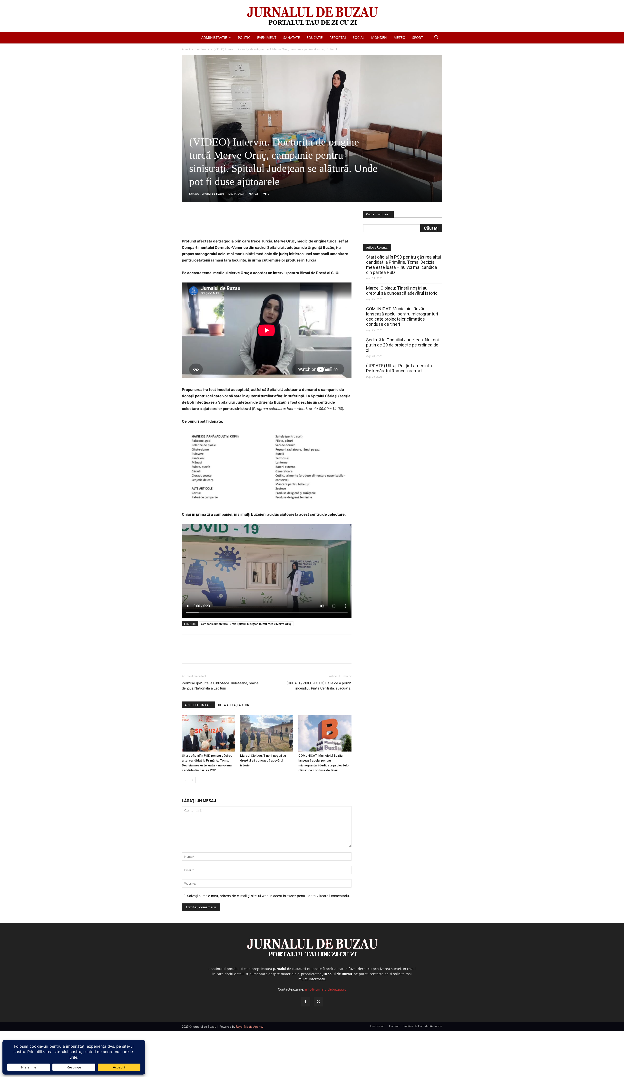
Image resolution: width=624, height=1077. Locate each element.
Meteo (399, 37)
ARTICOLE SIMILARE (198, 705)
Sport (417, 37)
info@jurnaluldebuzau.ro (325, 989)
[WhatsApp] (252, 224)
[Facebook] (218, 224)
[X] (229, 224)
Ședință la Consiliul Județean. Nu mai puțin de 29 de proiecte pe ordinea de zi (402, 345)
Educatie (315, 37)
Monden (379, 37)
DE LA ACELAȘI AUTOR (233, 705)
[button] (436, 38)
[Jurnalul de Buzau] (312, 16)
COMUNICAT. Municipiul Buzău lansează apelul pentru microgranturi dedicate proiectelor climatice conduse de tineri (402, 316)
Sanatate (291, 37)
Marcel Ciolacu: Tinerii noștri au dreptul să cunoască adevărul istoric (263, 760)
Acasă (186, 49)
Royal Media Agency (249, 1027)
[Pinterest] (240, 224)
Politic (244, 37)
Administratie (214, 37)
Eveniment (266, 37)
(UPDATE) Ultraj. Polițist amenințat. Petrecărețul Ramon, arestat (400, 368)
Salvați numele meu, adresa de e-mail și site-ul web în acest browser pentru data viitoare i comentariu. (268, 896)
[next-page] (193, 780)
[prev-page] (185, 780)
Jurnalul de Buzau (212, 193)
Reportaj (338, 37)
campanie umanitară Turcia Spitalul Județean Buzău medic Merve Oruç (246, 624)
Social (358, 37)
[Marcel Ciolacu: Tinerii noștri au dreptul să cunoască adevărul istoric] (266, 733)
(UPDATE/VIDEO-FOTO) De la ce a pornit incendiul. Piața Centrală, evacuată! (319, 685)
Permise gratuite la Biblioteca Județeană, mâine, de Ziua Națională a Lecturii (220, 685)
